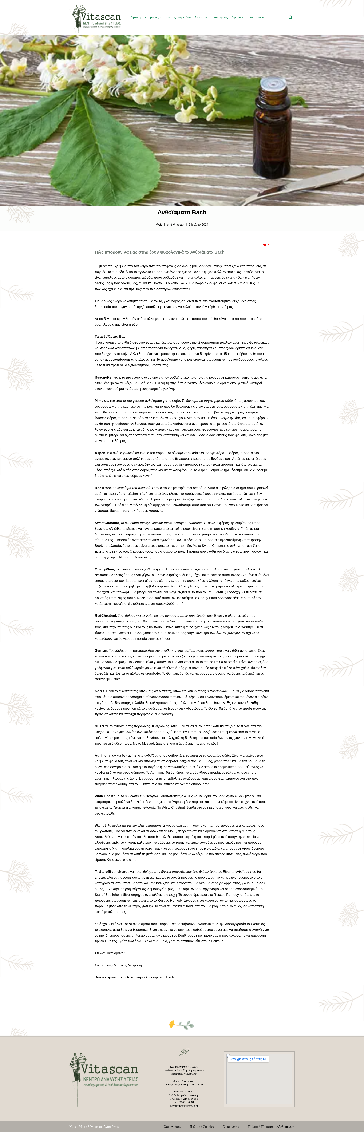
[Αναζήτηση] (290, 17)
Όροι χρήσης (175, 1126)
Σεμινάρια (202, 17)
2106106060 (190, 1098)
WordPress (111, 1126)
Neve (72, 1126)
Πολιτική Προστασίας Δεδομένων (271, 1126)
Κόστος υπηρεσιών (178, 17)
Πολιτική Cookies (204, 1126)
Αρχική (136, 17)
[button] (161, 17)
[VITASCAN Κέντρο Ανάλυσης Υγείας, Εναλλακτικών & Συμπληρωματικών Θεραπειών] (96, 17)
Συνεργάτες (220, 17)
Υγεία (159, 224)
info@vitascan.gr (188, 1105)
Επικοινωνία (255, 17)
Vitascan (178, 224)
